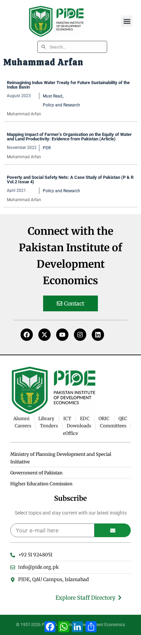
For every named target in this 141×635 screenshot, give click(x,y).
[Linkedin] (98, 334)
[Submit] (112, 530)
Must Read (52, 96)
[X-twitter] (44, 334)
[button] (126, 21)
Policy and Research (61, 105)
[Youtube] (62, 334)
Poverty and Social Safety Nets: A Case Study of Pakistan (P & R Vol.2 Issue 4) (70, 179)
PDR (47, 148)
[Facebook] (27, 334)
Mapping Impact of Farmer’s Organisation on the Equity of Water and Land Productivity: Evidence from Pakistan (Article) (69, 136)
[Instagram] (80, 334)
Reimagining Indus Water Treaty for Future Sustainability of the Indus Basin (68, 85)
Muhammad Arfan (24, 114)
